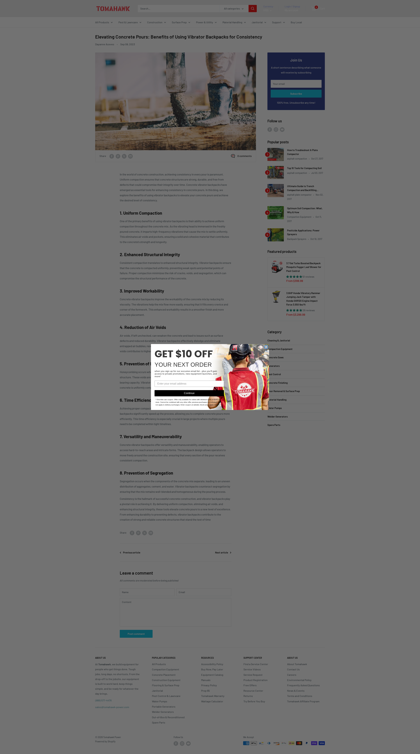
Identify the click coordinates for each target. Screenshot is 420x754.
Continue (189, 393)
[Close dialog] (266, 347)
